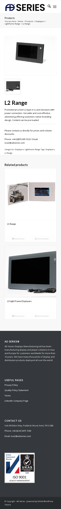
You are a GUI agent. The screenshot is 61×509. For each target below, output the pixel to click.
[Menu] (54, 7)
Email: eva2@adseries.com (18, 436)
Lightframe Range (32, 149)
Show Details (43, 238)
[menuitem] (47, 6)
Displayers (19, 149)
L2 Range (8, 153)
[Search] (47, 6)
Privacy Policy (11, 385)
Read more (19, 238)
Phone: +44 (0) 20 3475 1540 (18, 430)
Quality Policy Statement (16, 390)
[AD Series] (25, 6)
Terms (8, 395)
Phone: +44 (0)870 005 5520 (18, 139)
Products (10, 17)
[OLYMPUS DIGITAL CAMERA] (30, 55)
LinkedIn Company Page (16, 400)
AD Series (21, 501)
